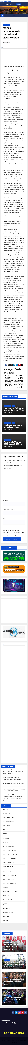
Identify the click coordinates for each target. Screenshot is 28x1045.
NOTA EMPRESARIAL (9, 863)
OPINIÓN (5, 887)
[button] (25, 15)
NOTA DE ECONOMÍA (9, 858)
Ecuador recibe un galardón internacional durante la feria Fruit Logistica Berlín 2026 (9, 381)
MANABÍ (5, 842)
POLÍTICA (6, 896)
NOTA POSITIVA (6, 24)
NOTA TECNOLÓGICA (9, 875)
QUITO (13, 406)
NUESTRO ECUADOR (9, 883)
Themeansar (14, 1042)
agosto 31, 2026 (10, 949)
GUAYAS (5, 830)
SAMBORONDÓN (8, 912)
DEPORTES (6, 813)
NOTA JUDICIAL (8, 867)
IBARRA (5, 834)
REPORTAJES (7, 908)
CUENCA (5, 809)
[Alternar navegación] (14, 16)
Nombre (6, 500)
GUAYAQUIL (6, 825)
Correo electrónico (9, 509)
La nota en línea (14, 10)
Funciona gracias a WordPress (9, 1040)
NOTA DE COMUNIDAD (10, 854)
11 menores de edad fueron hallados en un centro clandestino (14, 999)
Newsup (23, 1040)
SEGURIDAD (6, 916)
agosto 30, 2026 (10, 966)
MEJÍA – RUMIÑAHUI (9, 846)
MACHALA (6, 838)
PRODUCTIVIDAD (8, 900)
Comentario (7, 468)
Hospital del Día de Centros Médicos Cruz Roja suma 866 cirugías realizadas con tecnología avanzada (18, 381)
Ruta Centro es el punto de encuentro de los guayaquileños (13, 964)
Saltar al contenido (5, 1)
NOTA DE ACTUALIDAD (10, 850)
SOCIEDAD (6, 920)
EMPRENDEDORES (9, 817)
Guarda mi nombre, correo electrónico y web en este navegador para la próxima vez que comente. (14, 532)
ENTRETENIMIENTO (9, 821)
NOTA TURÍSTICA (8, 879)
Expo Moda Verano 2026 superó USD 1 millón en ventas (12, 444)
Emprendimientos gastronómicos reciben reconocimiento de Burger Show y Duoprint (13, 771)
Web (4, 518)
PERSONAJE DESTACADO (11, 891)
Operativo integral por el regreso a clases (14, 981)
